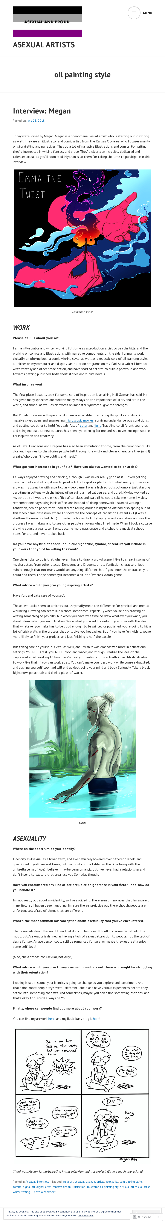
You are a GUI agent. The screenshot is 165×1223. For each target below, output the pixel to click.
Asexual (31, 1182)
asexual (80, 1182)
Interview (43, 1182)
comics (17, 1187)
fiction (67, 1187)
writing (25, 1192)
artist (70, 1182)
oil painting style (110, 1187)
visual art (128, 1187)
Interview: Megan (42, 111)
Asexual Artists (44, 44)
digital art (29, 1187)
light (97, 425)
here (51, 1018)
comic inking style (130, 1182)
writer (16, 1192)
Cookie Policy (85, 1215)
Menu (147, 13)
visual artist (142, 1187)
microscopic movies (79, 420)
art (64, 1182)
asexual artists (95, 1182)
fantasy (57, 1187)
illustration (78, 1187)
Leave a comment (44, 1192)
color (83, 425)
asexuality (111, 1182)
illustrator (93, 1187)
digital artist (43, 1187)
